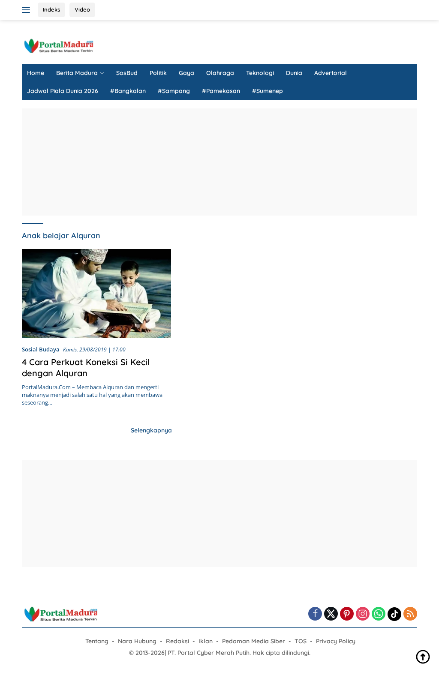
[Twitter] (331, 614)
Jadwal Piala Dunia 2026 (62, 91)
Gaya (186, 73)
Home (35, 73)
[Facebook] (315, 614)
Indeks (51, 9)
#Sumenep (267, 91)
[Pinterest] (347, 614)
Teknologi (260, 73)
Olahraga (220, 73)
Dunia (294, 73)
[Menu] (27, 10)
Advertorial (330, 73)
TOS (301, 641)
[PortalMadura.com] (58, 45)
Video (82, 9)
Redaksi (177, 641)
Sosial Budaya (41, 349)
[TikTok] (394, 614)
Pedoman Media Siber (253, 641)
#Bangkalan (128, 91)
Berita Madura (77, 73)
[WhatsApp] (378, 614)
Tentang (96, 641)
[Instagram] (363, 614)
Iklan (205, 641)
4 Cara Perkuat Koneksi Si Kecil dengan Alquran (86, 367)
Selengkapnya (151, 430)
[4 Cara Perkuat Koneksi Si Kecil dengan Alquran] (96, 293)
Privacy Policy (335, 641)
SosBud (127, 73)
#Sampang (174, 91)
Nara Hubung (137, 641)
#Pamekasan (221, 91)
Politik (158, 73)
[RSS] (410, 614)
